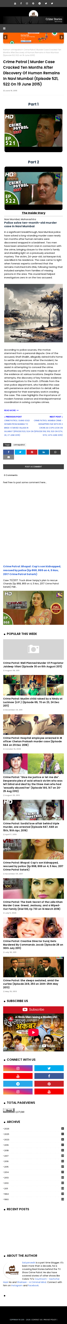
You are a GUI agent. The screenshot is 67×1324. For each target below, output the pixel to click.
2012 (34, 1183)
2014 (33, 1172)
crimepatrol (16, 49)
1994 (34, 1194)
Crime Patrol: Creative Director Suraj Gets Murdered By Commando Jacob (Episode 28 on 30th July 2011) (33, 944)
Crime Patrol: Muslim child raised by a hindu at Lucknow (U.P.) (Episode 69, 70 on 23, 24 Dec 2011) (32, 702)
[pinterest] (33, 3)
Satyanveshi (28, 1262)
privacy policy (50, 1320)
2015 (34, 1166)
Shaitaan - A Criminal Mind (31, 1282)
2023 (33, 1139)
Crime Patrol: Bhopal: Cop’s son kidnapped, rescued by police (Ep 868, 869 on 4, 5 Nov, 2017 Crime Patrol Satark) (32, 570)
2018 (33, 1150)
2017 (34, 1155)
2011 (34, 1188)
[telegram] (39, 3)
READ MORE (10, 410)
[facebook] (21, 3)
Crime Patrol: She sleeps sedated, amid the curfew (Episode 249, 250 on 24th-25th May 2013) (31, 984)
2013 (34, 1177)
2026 (33, 1128)
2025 (33, 1134)
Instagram (17, 1285)
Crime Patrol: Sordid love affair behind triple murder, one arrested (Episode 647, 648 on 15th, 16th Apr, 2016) (31, 827)
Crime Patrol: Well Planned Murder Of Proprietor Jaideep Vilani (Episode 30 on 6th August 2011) (33, 664)
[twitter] (46, 3)
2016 (34, 1161)
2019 (33, 1145)
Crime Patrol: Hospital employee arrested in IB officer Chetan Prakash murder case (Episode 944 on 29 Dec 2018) (32, 741)
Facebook (33, 1285)
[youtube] (15, 3)
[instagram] (27, 3)
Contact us (37, 1320)
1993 (34, 1199)
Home (6, 49)
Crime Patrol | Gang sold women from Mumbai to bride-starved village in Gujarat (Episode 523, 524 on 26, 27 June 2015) (19, 427)
